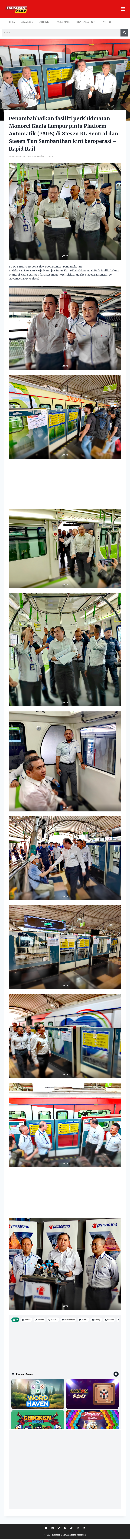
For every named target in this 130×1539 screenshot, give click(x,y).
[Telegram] (77, 1528)
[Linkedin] (84, 1528)
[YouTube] (46, 1528)
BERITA (10, 21)
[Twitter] (58, 1528)
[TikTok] (71, 1528)
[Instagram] (52, 1528)
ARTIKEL (44, 21)
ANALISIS (27, 21)
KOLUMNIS (63, 21)
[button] (77, 9)
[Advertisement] (65, 486)
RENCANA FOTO (86, 21)
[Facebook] (65, 1528)
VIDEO (107, 21)
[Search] (124, 32)
